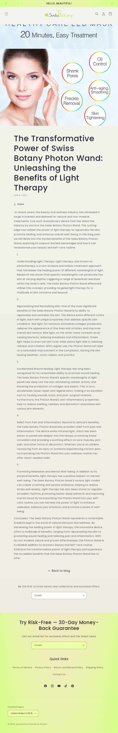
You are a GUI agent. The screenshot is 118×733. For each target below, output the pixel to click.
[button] (6, 13)
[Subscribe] (83, 595)
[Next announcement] (112, 3)
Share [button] (20, 204)
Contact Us (59, 674)
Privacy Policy (43, 667)
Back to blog (61, 571)
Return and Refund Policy (68, 667)
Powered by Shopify (38, 724)
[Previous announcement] (6, 3)
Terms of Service (22, 667)
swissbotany (22, 724)
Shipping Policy (94, 667)
